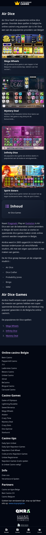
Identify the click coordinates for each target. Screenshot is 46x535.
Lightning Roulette (9, 404)
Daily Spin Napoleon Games (13, 446)
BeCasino (6, 382)
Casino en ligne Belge (11, 489)
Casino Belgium (8, 496)
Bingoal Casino (8, 386)
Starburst (6, 432)
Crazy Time (6, 418)
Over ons (5, 475)
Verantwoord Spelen (10, 479)
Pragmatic (13, 223)
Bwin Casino (7, 357)
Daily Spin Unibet (9, 443)
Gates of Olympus (9, 400)
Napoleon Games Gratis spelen (15, 461)
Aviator (5, 414)
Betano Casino (8, 372)
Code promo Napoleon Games (14, 454)
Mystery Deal (12, 335)
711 (3, 364)
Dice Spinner (7, 429)
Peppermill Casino (9, 361)
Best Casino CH (8, 493)
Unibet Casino (8, 375)
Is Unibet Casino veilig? (11, 464)
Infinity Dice (11, 330)
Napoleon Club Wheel (11, 450)
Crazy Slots (6, 425)
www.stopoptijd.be (17, 503)
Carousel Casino (8, 389)
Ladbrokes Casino (9, 368)
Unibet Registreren (10, 457)
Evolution (30, 223)
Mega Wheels (12, 326)
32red (4, 379)
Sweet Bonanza (8, 407)
